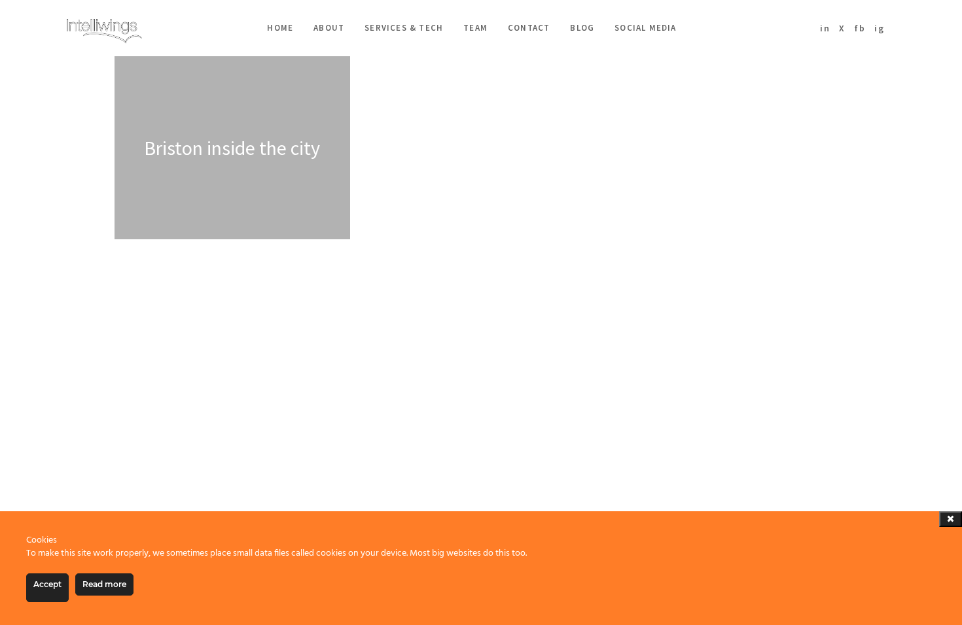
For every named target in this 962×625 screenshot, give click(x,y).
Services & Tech (404, 27)
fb (860, 28)
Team (475, 27)
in (825, 28)
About (328, 27)
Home (280, 27)
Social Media (645, 27)
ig (879, 28)
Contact (529, 27)
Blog (582, 27)
